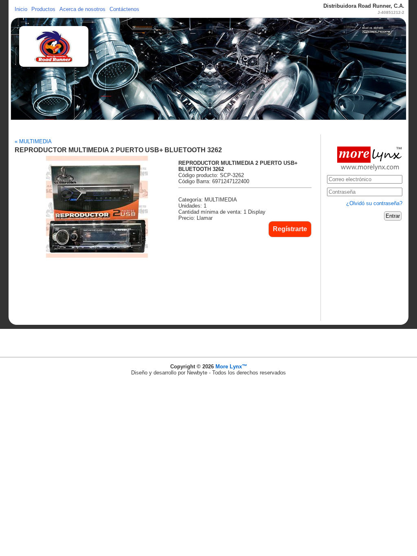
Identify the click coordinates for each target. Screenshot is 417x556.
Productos (43, 9)
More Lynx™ (231, 366)
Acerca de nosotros (82, 9)
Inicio (21, 9)
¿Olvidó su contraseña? (374, 203)
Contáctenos (124, 9)
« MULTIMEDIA (33, 141)
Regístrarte (290, 228)
